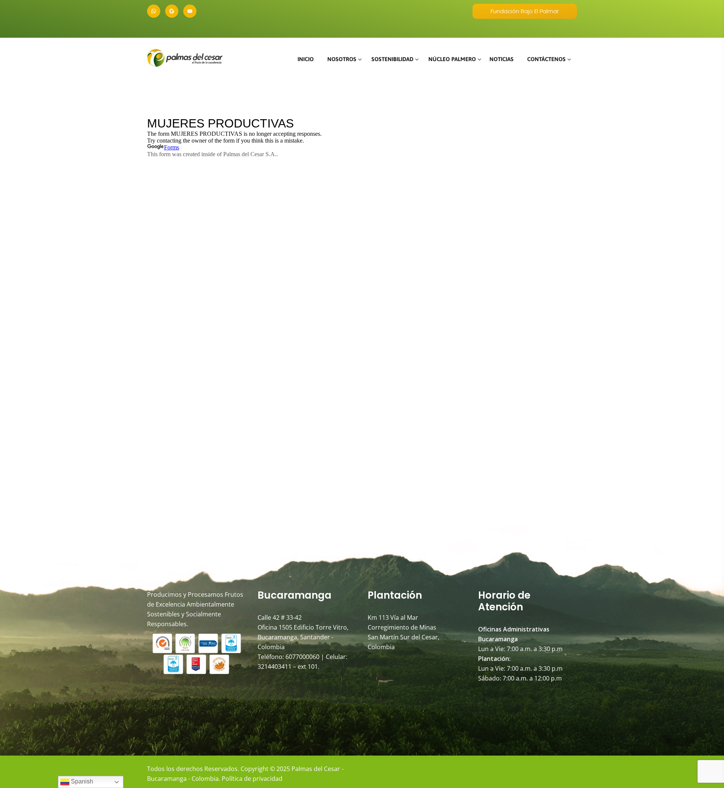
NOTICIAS (501, 59)
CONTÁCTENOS (546, 59)
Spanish (81, 781)
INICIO (306, 59)
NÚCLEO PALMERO (452, 59)
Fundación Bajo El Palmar (525, 11)
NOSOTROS (341, 59)
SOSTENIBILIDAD (392, 59)
